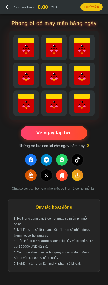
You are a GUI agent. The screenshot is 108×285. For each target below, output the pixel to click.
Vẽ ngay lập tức (54, 132)
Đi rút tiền (91, 7)
